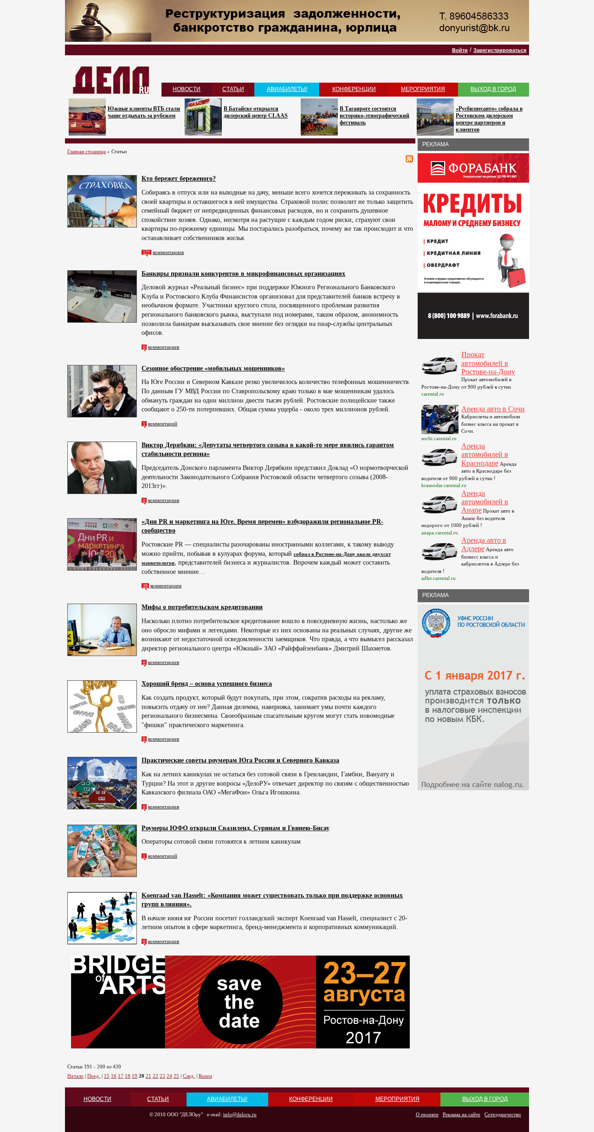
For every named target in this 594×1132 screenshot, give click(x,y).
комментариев (168, 252)
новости (186, 89)
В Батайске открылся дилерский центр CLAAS (256, 112)
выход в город (493, 89)
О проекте (427, 1114)
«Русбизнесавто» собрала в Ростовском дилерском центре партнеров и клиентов (489, 119)
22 (155, 1076)
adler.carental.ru (438, 578)
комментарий (162, 423)
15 (107, 1076)
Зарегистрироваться (499, 50)
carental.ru (432, 394)
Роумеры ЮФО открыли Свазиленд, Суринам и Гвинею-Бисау (235, 828)
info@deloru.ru (240, 1114)
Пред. (93, 1076)
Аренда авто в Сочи (493, 409)
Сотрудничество (502, 1114)
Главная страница (86, 151)
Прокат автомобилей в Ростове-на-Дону (488, 363)
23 (162, 1076)
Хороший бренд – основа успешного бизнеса (207, 683)
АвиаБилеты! (287, 89)
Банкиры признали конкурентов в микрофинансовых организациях (243, 273)
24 (169, 1076)
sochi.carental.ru (439, 438)
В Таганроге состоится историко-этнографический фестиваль (374, 115)
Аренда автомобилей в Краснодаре (484, 454)
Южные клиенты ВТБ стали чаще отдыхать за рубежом (144, 112)
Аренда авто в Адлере (483, 544)
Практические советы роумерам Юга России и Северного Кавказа (240, 760)
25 (176, 1076)
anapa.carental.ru (439, 532)
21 (148, 1076)
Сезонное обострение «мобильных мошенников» (213, 368)
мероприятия (423, 89)
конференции (354, 89)
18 (127, 1076)
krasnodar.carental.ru (443, 485)
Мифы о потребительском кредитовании (202, 607)
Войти (460, 50)
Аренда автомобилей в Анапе (484, 501)
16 (113, 1076)
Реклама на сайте (461, 1114)
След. (189, 1076)
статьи (233, 89)
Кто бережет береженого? (179, 178)
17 (120, 1076)
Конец (205, 1076)
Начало (75, 1076)
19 (134, 1076)
